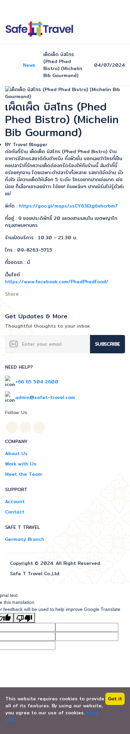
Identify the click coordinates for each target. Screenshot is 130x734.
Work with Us (20, 463)
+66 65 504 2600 (36, 381)
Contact (14, 511)
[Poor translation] (24, 618)
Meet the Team (23, 474)
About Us (16, 453)
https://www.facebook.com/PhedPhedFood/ (56, 281)
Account (15, 501)
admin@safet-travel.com (45, 397)
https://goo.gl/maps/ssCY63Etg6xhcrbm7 (68, 206)
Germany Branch (24, 539)
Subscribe (107, 344)
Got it (115, 698)
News (29, 65)
